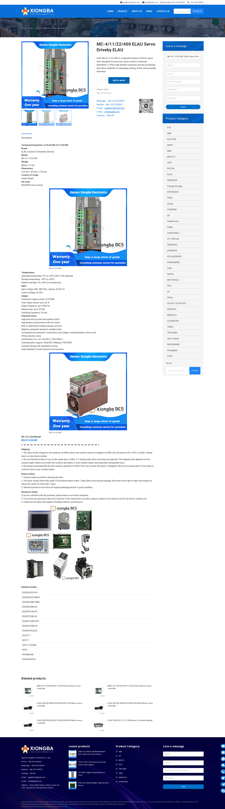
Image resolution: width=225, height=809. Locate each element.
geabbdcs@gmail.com (131, 2)
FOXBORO (172, 209)
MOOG (170, 274)
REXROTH (172, 315)
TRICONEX (172, 332)
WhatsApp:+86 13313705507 (174, 2)
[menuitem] (110, 11)
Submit (183, 107)
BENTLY (171, 156)
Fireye (170, 203)
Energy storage (174, 186)
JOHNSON (172, 250)
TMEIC (170, 326)
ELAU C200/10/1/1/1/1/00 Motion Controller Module (130, 720)
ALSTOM (171, 139)
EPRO (170, 197)
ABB (169, 133)
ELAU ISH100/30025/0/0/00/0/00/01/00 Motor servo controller (59, 704)
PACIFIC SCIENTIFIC (176, 303)
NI (168, 291)
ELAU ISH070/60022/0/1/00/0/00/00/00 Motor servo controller (59, 721)
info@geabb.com (151, 2)
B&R (169, 150)
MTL (169, 285)
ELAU (106, 89)
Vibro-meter (173, 338)
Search (197, 11)
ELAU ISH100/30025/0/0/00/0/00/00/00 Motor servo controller (130, 704)
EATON (170, 168)
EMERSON (172, 180)
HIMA (170, 227)
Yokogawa (172, 350)
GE (168, 215)
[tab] (26, 137)
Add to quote (119, 80)
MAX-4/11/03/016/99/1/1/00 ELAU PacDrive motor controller (129, 687)
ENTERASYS (173, 191)
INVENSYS (172, 244)
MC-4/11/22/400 (106, 93)
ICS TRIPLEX (173, 238)
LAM (169, 268)
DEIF (169, 162)
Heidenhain (172, 221)
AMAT (170, 145)
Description (26, 138)
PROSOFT (172, 309)
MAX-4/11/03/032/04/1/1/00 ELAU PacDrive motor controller (59, 687)
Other (170, 297)
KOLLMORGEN (174, 256)
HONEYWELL (173, 233)
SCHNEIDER (173, 320)
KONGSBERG (173, 262)
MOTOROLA (173, 279)
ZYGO (170, 356)
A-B (169, 127)
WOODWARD (173, 344)
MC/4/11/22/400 (29, 440)
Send (183, 787)
